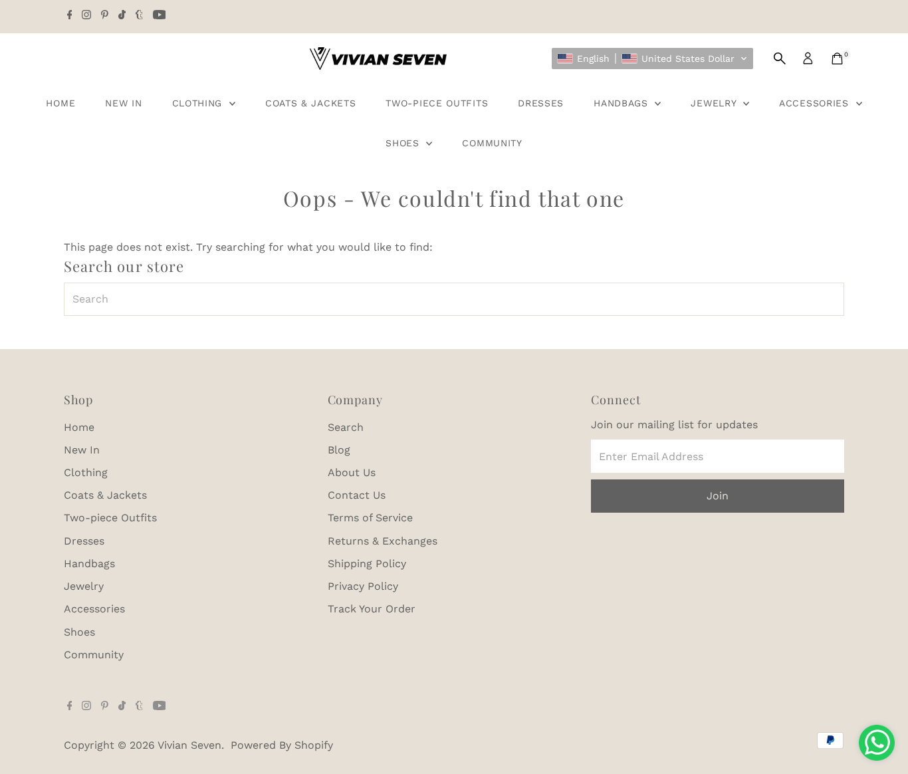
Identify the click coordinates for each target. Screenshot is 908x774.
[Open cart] (837, 58)
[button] (652, 58)
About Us (352, 472)
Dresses (541, 103)
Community (492, 143)
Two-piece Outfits (437, 103)
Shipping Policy (367, 563)
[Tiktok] (122, 16)
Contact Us (357, 495)
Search (346, 427)
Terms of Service (370, 517)
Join (718, 495)
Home (60, 103)
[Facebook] (70, 16)
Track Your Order (371, 608)
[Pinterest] (105, 16)
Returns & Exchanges (382, 541)
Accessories (815, 103)
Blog (339, 450)
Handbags (622, 103)
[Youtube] (160, 16)
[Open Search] (780, 58)
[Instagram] (86, 16)
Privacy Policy (363, 586)
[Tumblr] (139, 16)
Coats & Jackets (310, 103)
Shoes (404, 143)
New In (123, 103)
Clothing (199, 103)
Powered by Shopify (282, 745)
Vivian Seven (189, 745)
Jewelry (715, 103)
